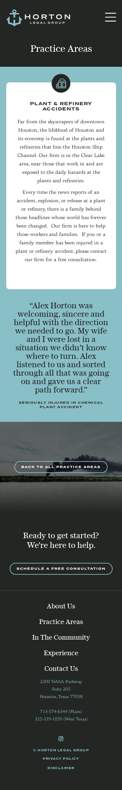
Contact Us (61, 669)
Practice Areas (61, 622)
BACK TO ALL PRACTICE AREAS (61, 467)
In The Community (61, 638)
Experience (61, 653)
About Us (61, 606)
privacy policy (61, 759)
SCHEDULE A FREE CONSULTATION (61, 568)
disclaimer (61, 768)
